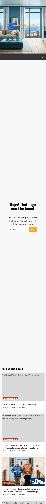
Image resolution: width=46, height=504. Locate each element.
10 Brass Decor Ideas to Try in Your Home (19, 404)
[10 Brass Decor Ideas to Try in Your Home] (23, 387)
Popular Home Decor (10, 398)
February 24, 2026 (16, 407)
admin (7, 407)
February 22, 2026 (16, 494)
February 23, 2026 (16, 451)
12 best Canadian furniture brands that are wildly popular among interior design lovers (21, 446)
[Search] (41, 56)
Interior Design (9, 483)
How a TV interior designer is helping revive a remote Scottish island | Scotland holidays (21, 490)
